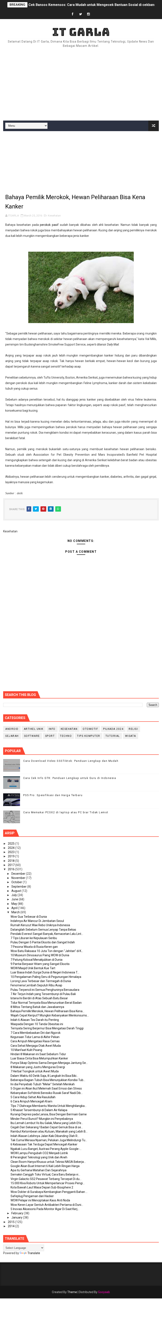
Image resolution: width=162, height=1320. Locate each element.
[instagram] (88, 14)
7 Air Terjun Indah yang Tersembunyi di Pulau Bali (43, 994)
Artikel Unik (33, 728)
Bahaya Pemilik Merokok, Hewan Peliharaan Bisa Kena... (47, 1011)
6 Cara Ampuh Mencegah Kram (31, 1101)
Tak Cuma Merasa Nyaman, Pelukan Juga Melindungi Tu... (49, 1140)
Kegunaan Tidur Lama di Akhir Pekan (35, 1037)
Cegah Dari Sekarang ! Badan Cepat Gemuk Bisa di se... (47, 1127)
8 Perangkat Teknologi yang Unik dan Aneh (39, 1157)
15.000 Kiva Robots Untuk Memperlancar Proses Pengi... (48, 1183)
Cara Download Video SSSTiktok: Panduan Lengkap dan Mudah (70, 760)
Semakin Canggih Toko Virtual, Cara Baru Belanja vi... (45, 1174)
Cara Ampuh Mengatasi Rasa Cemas (35, 1041)
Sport (50, 735)
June (15, 899)
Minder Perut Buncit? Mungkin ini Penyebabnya (42, 1118)
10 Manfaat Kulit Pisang (26, 1050)
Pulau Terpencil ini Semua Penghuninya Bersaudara (45, 989)
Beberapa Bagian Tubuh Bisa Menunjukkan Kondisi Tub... (48, 1080)
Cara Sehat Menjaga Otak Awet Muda (36, 1045)
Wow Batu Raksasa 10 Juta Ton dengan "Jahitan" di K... (47, 951)
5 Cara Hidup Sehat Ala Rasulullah (33, 1097)
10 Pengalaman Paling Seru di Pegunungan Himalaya (46, 977)
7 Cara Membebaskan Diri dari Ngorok (36, 1032)
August (16, 890)
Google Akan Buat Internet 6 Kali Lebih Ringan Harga (45, 1166)
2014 (11, 1226)
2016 (11, 869)
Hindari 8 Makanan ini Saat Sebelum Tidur (38, 1054)
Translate (33, 1253)
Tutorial (112, 735)
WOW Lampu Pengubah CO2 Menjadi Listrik (39, 1153)
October (17, 882)
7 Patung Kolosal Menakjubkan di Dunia (36, 959)
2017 (11, 865)
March (15, 912)
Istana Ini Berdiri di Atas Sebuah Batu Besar (39, 998)
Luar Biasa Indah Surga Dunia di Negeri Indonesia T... (45, 972)
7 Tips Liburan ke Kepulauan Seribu (34, 938)
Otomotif (90, 728)
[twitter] (80, 14)
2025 (11, 843)
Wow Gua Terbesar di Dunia (29, 916)
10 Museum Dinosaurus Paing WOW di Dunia (40, 955)
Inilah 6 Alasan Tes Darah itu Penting (35, 1020)
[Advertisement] (81, 84)
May (14, 903)
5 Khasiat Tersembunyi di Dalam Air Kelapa (39, 1110)
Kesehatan (54, 215)
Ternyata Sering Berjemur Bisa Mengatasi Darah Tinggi (47, 1028)
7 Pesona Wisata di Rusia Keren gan (34, 946)
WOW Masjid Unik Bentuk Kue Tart (33, 968)
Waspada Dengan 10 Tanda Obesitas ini (37, 1024)
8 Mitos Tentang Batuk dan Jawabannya (37, 1007)
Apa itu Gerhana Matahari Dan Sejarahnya (38, 1170)
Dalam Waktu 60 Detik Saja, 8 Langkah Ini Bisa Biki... (44, 1075)
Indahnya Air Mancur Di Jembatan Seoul (37, 921)
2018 (11, 860)
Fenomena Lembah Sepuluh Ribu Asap (36, 985)
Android (12, 728)
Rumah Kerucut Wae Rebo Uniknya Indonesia (40, 925)
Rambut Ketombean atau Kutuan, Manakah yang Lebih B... (49, 1131)
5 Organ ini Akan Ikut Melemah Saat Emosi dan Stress (46, 1088)
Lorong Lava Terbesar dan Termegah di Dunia (41, 981)
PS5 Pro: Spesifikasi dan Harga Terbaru (52, 795)
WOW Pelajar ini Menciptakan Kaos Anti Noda (40, 1200)
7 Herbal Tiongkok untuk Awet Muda (35, 1071)
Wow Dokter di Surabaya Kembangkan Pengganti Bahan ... (49, 1192)
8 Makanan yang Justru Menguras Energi (38, 1067)
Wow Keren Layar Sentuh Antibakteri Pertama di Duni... (47, 1204)
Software (32, 735)
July (14, 895)
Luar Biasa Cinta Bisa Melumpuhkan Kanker (39, 1058)
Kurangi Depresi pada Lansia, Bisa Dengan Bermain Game (49, 1114)
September (19, 886)
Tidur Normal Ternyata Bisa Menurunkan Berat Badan (46, 1002)
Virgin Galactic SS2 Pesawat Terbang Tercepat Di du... (46, 1179)
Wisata (130, 735)
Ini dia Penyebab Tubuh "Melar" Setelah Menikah (43, 1084)
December (18, 873)
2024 (11, 847)
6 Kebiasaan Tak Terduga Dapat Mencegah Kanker (44, 1144)
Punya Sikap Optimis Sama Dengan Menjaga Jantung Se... (49, 1063)
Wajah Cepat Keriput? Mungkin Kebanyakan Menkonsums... (50, 1015)
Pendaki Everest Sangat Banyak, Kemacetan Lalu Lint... (47, 934)
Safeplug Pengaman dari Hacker (32, 1196)
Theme (72, 1292)
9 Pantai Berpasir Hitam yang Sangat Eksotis (40, 964)
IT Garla (81, 32)
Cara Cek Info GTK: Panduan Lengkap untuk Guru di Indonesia (69, 778)
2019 (11, 856)
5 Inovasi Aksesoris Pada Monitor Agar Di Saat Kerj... (45, 1209)
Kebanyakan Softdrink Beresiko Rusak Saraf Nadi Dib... (47, 1093)
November (18, 878)
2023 (11, 852)
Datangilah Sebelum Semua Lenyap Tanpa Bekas (43, 929)
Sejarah (12, 735)
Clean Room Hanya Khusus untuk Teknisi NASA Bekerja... (48, 1161)
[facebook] (72, 14)
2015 (11, 1222)
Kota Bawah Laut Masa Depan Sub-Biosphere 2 (42, 1187)
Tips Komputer (88, 735)
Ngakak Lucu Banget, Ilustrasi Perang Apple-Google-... (46, 1149)
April (14, 908)
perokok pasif (49, 224)
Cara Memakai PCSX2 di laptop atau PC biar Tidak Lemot (65, 812)
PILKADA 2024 (113, 728)
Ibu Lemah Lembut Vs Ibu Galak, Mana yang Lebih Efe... (47, 1123)
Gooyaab (104, 1292)
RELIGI (133, 728)
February (17, 1213)
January (17, 1217)
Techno (66, 735)
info (52, 728)
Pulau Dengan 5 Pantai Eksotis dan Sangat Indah (43, 942)
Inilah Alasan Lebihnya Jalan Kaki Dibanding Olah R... (45, 1136)
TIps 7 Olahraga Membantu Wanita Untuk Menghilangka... (48, 1106)
